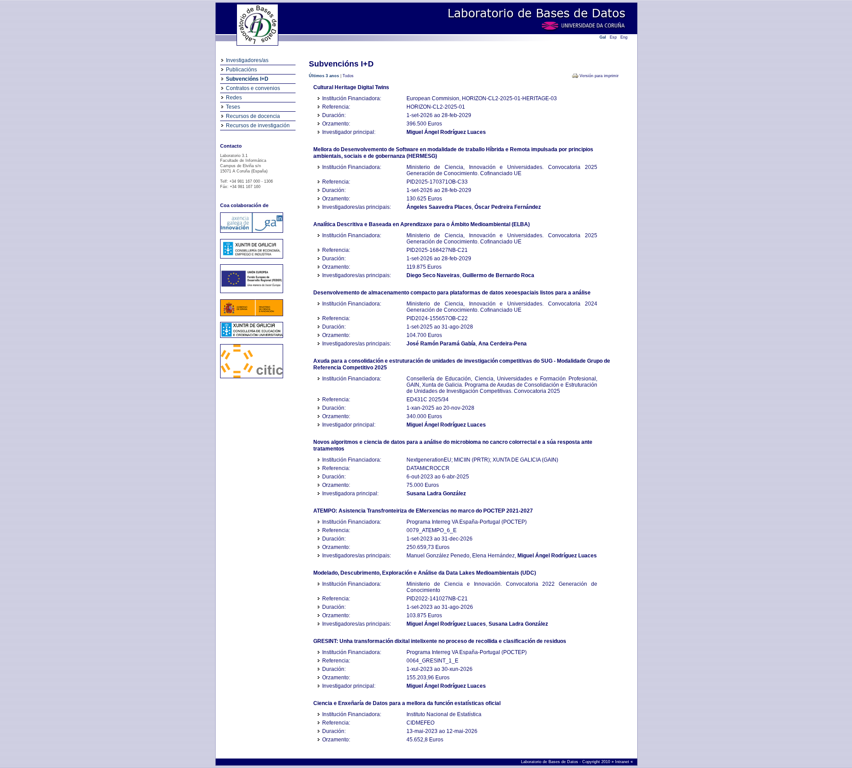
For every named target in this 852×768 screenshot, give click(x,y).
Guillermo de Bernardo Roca (498, 275)
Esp (613, 37)
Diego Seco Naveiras (433, 275)
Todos (348, 76)
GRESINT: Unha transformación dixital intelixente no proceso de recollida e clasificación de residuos (439, 641)
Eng (623, 37)
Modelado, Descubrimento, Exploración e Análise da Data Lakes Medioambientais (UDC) (424, 573)
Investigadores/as (247, 60)
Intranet (623, 762)
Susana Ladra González (436, 493)
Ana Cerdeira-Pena (502, 344)
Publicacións (241, 70)
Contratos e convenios (253, 88)
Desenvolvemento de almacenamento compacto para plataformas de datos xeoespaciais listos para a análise (452, 293)
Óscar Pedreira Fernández (507, 207)
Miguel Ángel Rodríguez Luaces (446, 132)
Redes (234, 97)
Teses (233, 107)
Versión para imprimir (599, 76)
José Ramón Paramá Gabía (441, 344)
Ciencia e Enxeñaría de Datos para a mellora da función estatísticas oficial (407, 703)
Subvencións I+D (247, 79)
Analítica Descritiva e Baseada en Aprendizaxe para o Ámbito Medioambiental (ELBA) (421, 224)
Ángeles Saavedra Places (439, 207)
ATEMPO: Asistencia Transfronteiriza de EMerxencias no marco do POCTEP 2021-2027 (423, 511)
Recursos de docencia (253, 116)
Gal (603, 37)
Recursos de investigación (258, 125)
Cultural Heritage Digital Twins (351, 87)
